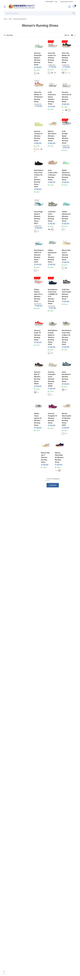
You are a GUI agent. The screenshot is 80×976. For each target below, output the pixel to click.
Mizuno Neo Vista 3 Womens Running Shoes (66, 254)
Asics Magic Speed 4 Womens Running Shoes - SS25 (38, 217)
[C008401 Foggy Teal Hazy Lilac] (63, 389)
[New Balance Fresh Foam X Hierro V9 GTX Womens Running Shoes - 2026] (39, 162)
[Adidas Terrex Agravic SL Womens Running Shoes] (39, 405)
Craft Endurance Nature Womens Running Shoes (52, 98)
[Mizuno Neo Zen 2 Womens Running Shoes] (46, 445)
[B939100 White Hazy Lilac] (49, 72)
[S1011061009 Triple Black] (66, 110)
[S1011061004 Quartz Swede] (63, 110)
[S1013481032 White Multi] (52, 394)
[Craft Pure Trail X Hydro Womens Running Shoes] (66, 281)
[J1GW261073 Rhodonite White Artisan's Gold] (66, 268)
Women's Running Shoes (20, 19)
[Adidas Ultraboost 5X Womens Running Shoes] (66, 162)
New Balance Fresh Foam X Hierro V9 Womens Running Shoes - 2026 (66, 337)
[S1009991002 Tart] (35, 149)
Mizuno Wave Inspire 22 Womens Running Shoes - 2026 (66, 419)
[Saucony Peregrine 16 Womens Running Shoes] (52, 405)
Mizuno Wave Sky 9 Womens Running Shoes (52, 136)
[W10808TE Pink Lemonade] (38, 270)
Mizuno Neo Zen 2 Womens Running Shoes (45, 457)
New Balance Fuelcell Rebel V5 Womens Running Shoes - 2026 (52, 337)
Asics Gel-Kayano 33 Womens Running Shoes (52, 57)
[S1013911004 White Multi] (35, 73)
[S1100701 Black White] (38, 73)
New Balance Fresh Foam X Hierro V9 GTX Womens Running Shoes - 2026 (38, 178)
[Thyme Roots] (52, 229)
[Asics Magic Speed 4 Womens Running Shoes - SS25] (39, 204)
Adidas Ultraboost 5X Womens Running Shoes (66, 175)
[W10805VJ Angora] (35, 270)
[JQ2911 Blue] (63, 229)
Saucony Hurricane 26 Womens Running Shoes (66, 96)
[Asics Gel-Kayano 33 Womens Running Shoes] (52, 45)
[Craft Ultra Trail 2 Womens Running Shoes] (52, 204)
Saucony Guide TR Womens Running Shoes (37, 335)
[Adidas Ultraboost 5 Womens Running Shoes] (66, 204)
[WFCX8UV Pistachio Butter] (49, 353)
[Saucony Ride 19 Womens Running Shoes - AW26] (39, 364)
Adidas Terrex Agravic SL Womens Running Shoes (38, 419)
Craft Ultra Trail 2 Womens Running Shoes (51, 216)
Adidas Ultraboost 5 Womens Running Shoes (66, 216)
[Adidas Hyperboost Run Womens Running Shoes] (52, 242)
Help (56, 1)
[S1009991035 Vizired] (38, 149)
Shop (10, 19)
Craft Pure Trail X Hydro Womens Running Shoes (66, 294)
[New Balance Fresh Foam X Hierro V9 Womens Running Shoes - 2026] (66, 322)
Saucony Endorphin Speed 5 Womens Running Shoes (38, 59)
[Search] (73, 13)
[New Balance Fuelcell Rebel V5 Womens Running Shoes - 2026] (52, 322)
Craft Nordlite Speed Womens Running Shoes (65, 137)
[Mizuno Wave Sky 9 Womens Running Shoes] (52, 123)
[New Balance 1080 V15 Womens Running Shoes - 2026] (39, 242)
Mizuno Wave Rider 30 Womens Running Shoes (59, 457)
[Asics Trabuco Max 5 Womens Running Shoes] (52, 162)
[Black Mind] (49, 229)
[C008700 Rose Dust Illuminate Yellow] (66, 389)
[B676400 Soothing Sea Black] (35, 231)
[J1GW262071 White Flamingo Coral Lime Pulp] (56, 470)
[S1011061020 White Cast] (69, 110)
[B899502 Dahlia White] (66, 72)
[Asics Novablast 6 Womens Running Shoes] (66, 364)
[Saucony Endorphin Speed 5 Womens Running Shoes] (39, 45)
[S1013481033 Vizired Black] (55, 394)
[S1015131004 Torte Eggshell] (35, 392)
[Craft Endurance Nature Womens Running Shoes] (52, 84)
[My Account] (69, 6)
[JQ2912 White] (66, 229)
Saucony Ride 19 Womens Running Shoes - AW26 (37, 378)
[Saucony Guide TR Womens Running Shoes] (39, 322)
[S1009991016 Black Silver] (41, 149)
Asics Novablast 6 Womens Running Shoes (66, 376)
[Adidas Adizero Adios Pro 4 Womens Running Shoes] (39, 281)
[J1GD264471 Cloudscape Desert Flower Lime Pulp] (63, 433)
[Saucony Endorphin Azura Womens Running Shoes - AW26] (52, 364)
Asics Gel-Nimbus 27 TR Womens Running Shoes (38, 96)
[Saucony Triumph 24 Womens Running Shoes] (39, 123)
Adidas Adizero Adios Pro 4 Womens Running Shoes (38, 295)
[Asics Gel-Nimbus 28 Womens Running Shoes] (66, 45)
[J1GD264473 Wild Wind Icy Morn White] (66, 433)
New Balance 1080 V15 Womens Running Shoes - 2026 (38, 256)
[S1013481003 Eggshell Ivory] (49, 394)
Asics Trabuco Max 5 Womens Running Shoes (52, 175)
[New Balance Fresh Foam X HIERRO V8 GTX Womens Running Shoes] (52, 281)
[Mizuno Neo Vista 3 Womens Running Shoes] (66, 242)
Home (5, 19)
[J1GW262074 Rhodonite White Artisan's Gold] (59, 470)
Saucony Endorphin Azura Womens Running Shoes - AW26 (51, 379)
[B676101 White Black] (38, 231)
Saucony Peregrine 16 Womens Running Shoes (52, 418)
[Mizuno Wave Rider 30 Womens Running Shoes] (59, 445)
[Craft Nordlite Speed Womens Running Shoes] (66, 123)
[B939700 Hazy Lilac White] (55, 72)
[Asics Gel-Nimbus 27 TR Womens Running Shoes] (39, 84)
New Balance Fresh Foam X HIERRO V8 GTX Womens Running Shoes (52, 296)
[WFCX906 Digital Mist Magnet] (52, 353)
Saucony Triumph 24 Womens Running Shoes (38, 136)
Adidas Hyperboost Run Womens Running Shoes (52, 256)
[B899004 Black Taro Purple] (63, 72)
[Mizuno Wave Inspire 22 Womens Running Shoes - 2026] (66, 405)
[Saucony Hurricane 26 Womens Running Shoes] (66, 84)
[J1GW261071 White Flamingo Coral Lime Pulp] (63, 268)
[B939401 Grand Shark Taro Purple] (52, 72)
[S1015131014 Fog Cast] (38, 392)
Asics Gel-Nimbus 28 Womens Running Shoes (66, 57)
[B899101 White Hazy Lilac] (69, 72)
